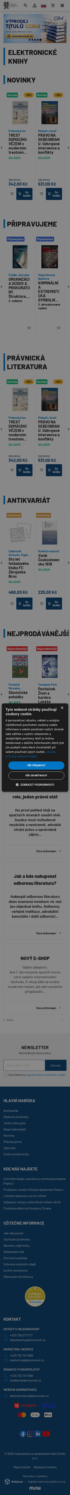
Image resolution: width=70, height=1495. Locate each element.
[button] (35, 784)
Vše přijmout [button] (36, 765)
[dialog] (35, 747)
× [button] (61, 707)
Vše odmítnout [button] (36, 775)
